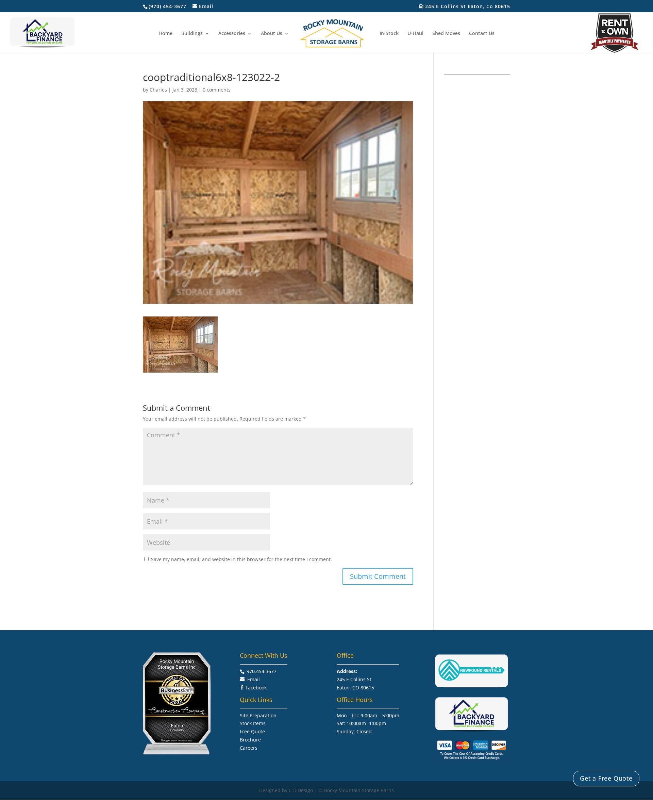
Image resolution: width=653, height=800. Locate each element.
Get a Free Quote (606, 778)
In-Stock (389, 33)
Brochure (250, 739)
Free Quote (252, 731)
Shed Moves (446, 33)
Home (165, 33)
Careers (248, 748)
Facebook (256, 687)
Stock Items (253, 723)
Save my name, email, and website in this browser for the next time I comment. (241, 559)
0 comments (217, 89)
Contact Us (482, 33)
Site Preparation (258, 715)
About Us (271, 33)
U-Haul (415, 33)
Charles (158, 89)
